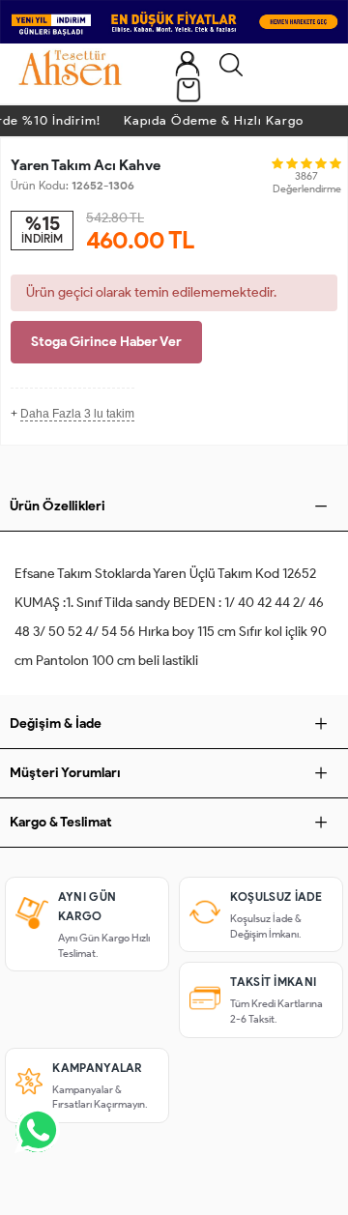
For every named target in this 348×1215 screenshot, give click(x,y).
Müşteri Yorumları (65, 773)
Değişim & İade (56, 723)
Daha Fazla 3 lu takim (77, 413)
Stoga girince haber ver (106, 341)
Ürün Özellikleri (57, 506)
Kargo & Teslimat (61, 822)
